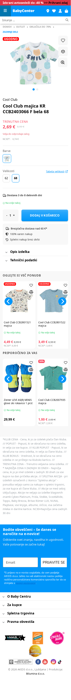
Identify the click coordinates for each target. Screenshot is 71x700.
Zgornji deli (10, 31)
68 (15, 178)
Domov (7, 26)
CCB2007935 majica (51, 401)
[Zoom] (62, 62)
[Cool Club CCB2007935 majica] (53, 378)
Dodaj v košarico (45, 215)
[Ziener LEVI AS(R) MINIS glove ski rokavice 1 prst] (19, 378)
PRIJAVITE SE (54, 562)
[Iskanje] (67, 20)
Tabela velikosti (55, 171)
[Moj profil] (60, 11)
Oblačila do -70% (40, 26)
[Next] (62, 301)
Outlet (20, 26)
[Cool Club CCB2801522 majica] (53, 300)
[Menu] (5, 11)
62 (6, 178)
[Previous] (8, 63)
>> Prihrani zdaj (56, 3)
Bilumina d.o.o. (35, 673)
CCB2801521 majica (17, 324)
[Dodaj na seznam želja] (63, 40)
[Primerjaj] (63, 51)
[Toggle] (6, 252)
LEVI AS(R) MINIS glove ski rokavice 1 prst (18, 401)
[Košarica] (66, 11)
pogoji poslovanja (26, 583)
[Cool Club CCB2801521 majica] (19, 300)
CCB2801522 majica (51, 324)
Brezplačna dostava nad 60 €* (29, 228)
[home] (24, 11)
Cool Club (10, 99)
